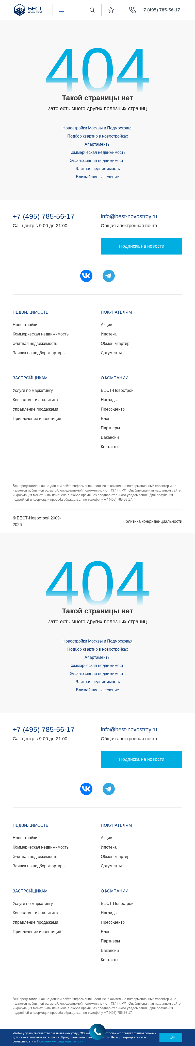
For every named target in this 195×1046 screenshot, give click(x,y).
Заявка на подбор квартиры (39, 353)
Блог (105, 418)
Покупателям (116, 312)
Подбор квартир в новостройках (97, 136)
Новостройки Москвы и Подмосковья (97, 128)
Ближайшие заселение (97, 177)
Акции (106, 325)
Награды (109, 400)
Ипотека (109, 334)
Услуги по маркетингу (33, 390)
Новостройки (25, 325)
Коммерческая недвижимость (97, 152)
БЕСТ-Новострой (117, 390)
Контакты (109, 447)
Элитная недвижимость (97, 168)
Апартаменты (97, 144)
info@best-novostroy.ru (129, 216)
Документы (111, 353)
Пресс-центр (113, 409)
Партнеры (110, 428)
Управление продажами (35, 409)
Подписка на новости (141, 246)
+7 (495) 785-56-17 (44, 216)
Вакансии (110, 437)
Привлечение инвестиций (37, 418)
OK (172, 1037)
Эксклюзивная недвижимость (97, 160)
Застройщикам (30, 378)
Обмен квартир (115, 343)
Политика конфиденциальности (152, 521)
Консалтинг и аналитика (35, 400)
